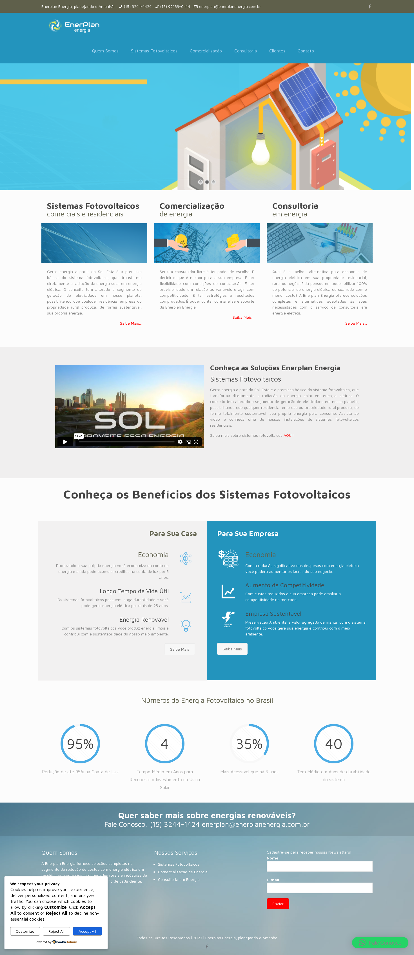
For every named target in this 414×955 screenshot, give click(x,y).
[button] (380, 942)
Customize (25, 931)
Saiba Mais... (131, 323)
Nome (273, 858)
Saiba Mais (179, 649)
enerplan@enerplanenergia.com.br (230, 6)
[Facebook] (370, 6)
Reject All (56, 931)
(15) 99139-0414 (175, 6)
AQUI (288, 435)
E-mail (273, 879)
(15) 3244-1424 (138, 6)
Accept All (87, 931)
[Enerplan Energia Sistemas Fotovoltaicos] (74, 25)
